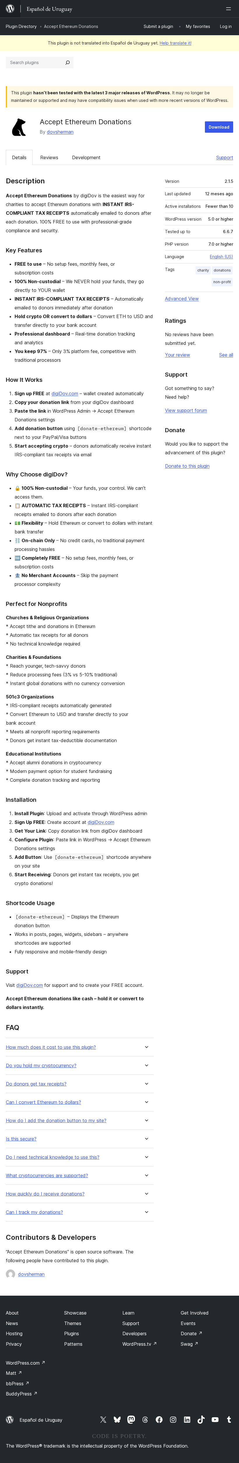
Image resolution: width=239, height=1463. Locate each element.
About (12, 1313)
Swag (189, 1344)
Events (188, 1323)
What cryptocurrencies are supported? (47, 1175)
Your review (177, 355)
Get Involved (195, 1313)
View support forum (186, 410)
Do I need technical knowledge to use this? (52, 1157)
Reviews (49, 157)
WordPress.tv (139, 1344)
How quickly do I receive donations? (45, 1194)
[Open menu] (229, 8)
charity (203, 270)
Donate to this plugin (187, 466)
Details (19, 157)
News (12, 1323)
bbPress (17, 1383)
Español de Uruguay (41, 1420)
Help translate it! (175, 42)
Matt (14, 1373)
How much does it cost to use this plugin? (51, 1047)
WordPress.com (25, 1363)
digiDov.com (65, 393)
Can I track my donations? (34, 1212)
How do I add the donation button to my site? (56, 1120)
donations (222, 270)
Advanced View (182, 299)
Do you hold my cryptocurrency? (41, 1065)
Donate (192, 1333)
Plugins (71, 1333)
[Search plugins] (67, 62)
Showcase (75, 1313)
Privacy (14, 1344)
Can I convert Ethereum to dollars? (43, 1102)
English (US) (221, 256)
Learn (128, 1313)
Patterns (73, 1344)
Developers (134, 1333)
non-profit (222, 282)
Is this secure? (21, 1139)
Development (86, 157)
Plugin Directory (21, 26)
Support (224, 157)
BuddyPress (22, 1394)
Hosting (14, 1333)
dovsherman (60, 132)
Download (219, 127)
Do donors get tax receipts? (36, 1084)
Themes (72, 1323)
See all (226, 355)
